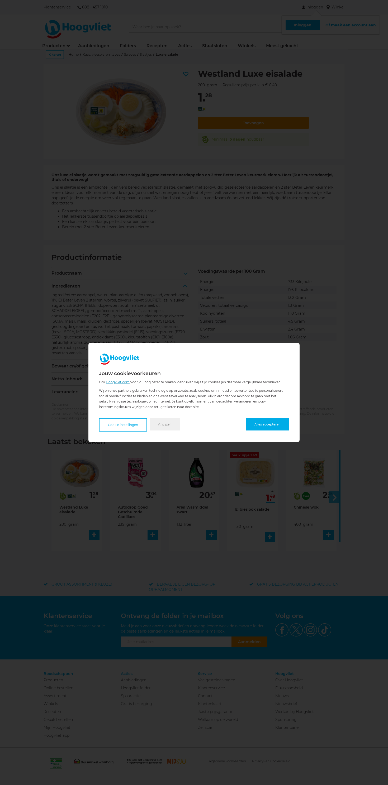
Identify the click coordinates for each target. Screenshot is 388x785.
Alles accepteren (267, 424)
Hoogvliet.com (118, 382)
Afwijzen (165, 424)
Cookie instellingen (123, 425)
